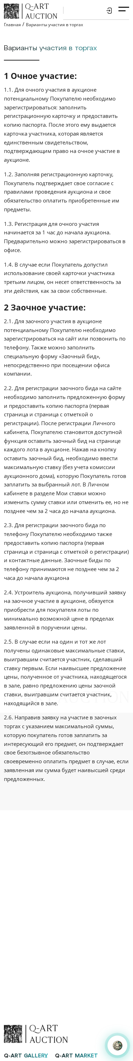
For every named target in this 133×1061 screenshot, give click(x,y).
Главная (12, 25)
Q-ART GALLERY (26, 1056)
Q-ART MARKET (76, 1056)
